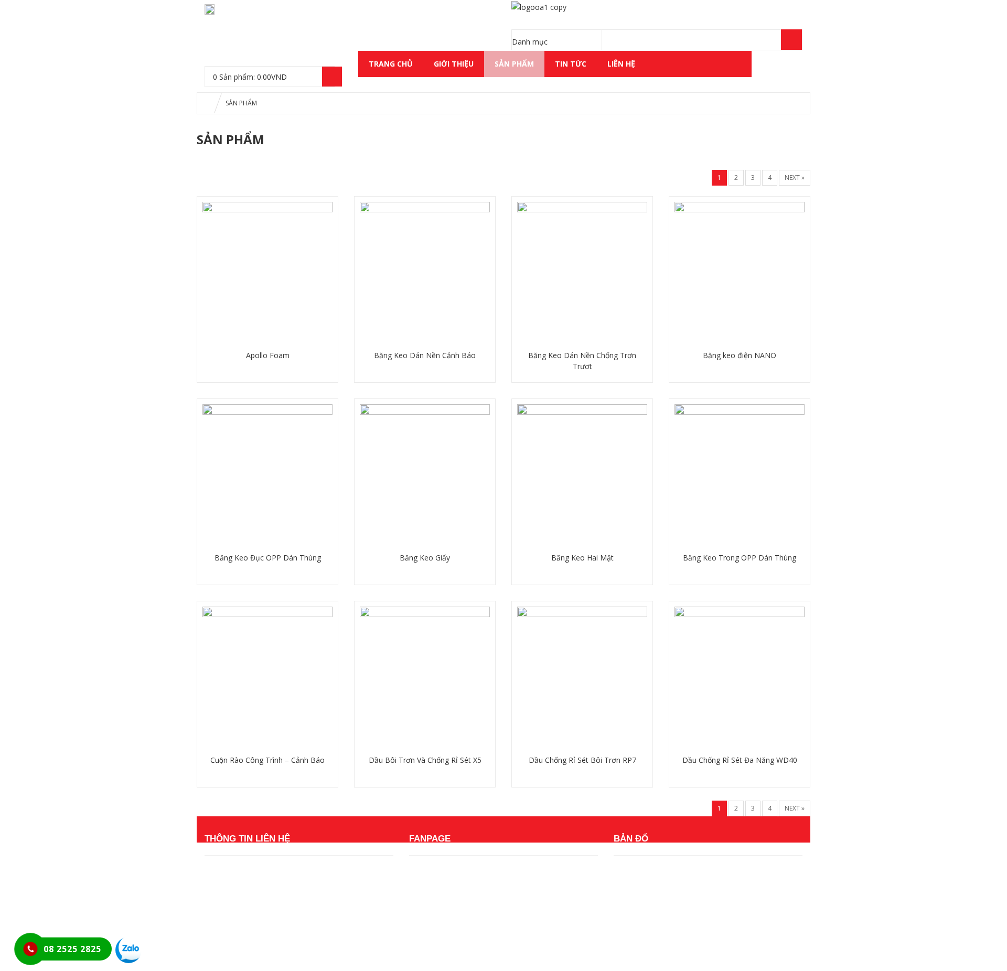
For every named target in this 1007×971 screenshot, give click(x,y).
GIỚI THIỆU (454, 64)
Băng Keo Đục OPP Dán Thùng (268, 558)
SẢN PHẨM (514, 64)
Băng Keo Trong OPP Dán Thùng (739, 558)
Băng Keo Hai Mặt (582, 558)
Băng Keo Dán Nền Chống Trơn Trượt (582, 360)
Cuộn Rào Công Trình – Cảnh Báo (267, 760)
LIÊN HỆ (621, 64)
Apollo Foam (268, 355)
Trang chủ (391, 64)
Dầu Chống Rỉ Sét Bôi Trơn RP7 (582, 760)
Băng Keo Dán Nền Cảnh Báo (425, 355)
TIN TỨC (570, 64)
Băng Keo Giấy (425, 558)
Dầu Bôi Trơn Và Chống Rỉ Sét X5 (425, 760)
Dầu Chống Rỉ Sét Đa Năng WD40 (739, 760)
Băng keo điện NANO (739, 355)
